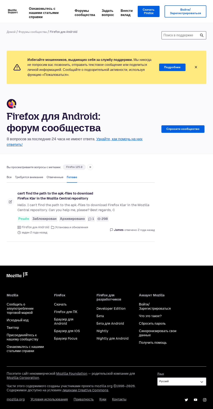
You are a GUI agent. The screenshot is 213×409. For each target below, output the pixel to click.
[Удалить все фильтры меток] (90, 167)
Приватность (84, 399)
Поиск (201, 35)
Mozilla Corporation (23, 378)
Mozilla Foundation (71, 374)
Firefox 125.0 (74, 167)
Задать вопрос (108, 13)
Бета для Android (110, 323)
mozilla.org (16, 399)
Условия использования (49, 399)
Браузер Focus (65, 338)
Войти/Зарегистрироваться (185, 11)
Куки (102, 399)
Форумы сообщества (85, 13)
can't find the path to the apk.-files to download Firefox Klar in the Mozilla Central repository (55, 195)
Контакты (119, 399)
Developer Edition (111, 308)
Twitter (186, 400)
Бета (100, 316)
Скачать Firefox (149, 11)
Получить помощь (153, 343)
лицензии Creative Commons (85, 390)
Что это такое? (150, 316)
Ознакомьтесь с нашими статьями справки (44, 13)
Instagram (204, 400)
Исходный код (17, 320)
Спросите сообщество (182, 129)
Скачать (60, 304)
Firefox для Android (35, 227)
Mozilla (17, 275)
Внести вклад (127, 13)
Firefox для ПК (65, 312)
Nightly (102, 331)
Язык (160, 374)
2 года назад (146, 230)
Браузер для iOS (67, 331)
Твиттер (13, 328)
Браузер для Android (63, 321)
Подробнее (172, 67)
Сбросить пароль (152, 323)
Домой (11, 32)
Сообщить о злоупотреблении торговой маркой (20, 308)
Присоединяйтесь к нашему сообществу (22, 337)
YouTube (195, 400)
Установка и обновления (71, 227)
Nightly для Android (113, 338)
